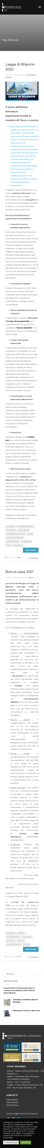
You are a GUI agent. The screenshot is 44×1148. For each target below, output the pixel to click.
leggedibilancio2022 (16, 538)
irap (30, 534)
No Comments (33, 558)
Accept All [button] (26, 1142)
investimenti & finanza (17, 534)
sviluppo (19, 545)
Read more (30, 550)
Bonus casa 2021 (19, 572)
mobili (21, 941)
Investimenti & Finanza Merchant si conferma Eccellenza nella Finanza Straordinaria (19, 990)
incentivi (12, 530)
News (19, 557)
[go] (37, 974)
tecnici (30, 577)
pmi (10, 545)
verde (27, 944)
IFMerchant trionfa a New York (26, 1011)
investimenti (24, 530)
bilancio (12, 526)
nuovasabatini (14, 541)
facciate (12, 941)
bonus (21, 933)
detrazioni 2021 (14, 937)
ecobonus (27, 937)
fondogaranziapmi (26, 526)
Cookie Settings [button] (11, 1142)
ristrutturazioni (14, 944)
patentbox (27, 541)
